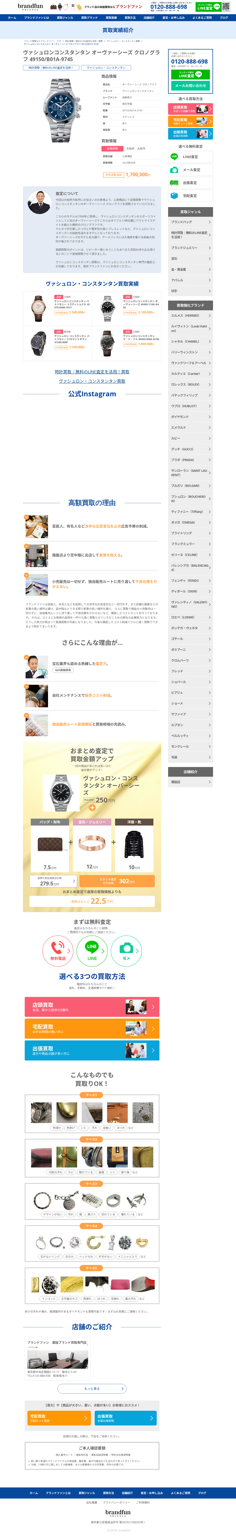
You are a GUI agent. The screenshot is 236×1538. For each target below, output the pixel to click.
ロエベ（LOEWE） (183, 617)
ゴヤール (177, 639)
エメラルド (178, 427)
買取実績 (111, 18)
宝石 (174, 258)
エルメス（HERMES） (186, 315)
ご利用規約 (143, 1502)
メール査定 (191, 169)
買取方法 (130, 18)
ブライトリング (181, 533)
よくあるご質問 (202, 18)
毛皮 (174, 757)
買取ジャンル (65, 18)
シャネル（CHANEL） (186, 341)
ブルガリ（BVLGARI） (186, 486)
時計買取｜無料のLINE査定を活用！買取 (92, 372)
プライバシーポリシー (116, 1502)
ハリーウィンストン (184, 352)
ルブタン (177, 725)
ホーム (12, 18)
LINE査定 (190, 156)
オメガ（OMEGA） (184, 522)
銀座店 (175, 782)
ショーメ (177, 703)
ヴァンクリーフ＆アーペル (188, 363)
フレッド (177, 671)
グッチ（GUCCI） (183, 449)
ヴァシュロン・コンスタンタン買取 (92, 381)
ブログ (224, 18)
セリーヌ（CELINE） (185, 555)
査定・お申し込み (174, 18)
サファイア (178, 714)
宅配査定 (190, 195)
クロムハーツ (180, 660)
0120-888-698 (189, 61)
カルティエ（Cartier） (186, 374)
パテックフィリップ (184, 395)
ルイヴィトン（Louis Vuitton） (189, 328)
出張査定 (190, 182)
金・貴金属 (178, 269)
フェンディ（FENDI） (185, 580)
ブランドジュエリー (184, 248)
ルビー (175, 438)
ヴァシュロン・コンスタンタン (106, 68)
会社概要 (91, 1502)
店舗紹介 (149, 18)
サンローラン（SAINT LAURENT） (189, 473)
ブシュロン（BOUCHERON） (188, 498)
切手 (174, 291)
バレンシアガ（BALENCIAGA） (189, 567)
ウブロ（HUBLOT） (184, 406)
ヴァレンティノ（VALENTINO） (189, 604)
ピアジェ (177, 692)
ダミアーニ (178, 650)
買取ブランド (89, 18)
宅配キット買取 (40, 1418)
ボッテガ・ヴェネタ (184, 628)
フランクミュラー (183, 544)
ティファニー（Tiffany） (188, 512)
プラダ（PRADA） (183, 460)
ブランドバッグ (181, 222)
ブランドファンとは (36, 18)
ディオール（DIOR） (185, 591)
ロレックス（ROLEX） (186, 384)
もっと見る (92, 1389)
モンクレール (180, 746)
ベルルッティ (180, 736)
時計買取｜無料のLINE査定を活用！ (51, 68)
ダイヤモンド (180, 417)
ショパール (178, 682)
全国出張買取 (105, 1418)
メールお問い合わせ (190, 85)
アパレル (177, 280)
